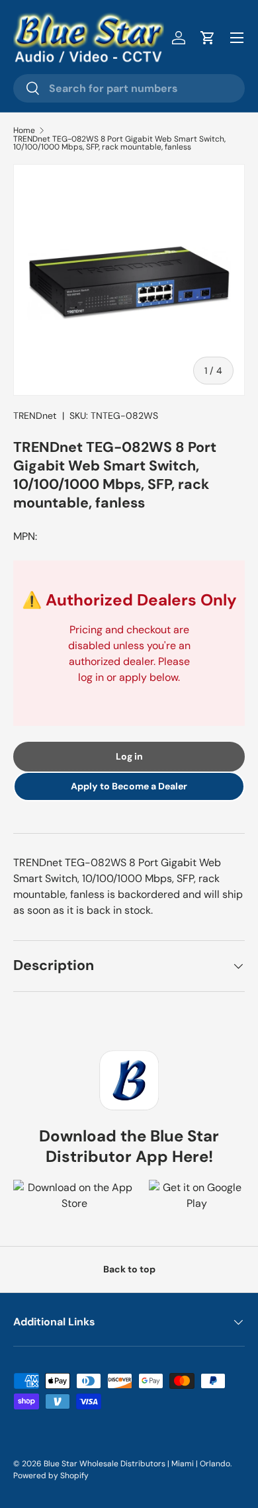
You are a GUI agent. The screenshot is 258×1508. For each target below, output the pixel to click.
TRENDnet (35, 415)
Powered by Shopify (51, 1475)
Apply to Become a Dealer (129, 786)
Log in (129, 756)
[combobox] (129, 88)
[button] (207, 37)
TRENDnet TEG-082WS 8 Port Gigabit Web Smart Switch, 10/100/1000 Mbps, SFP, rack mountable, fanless (119, 143)
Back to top (129, 1269)
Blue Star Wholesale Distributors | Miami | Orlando (137, 1463)
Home (24, 130)
